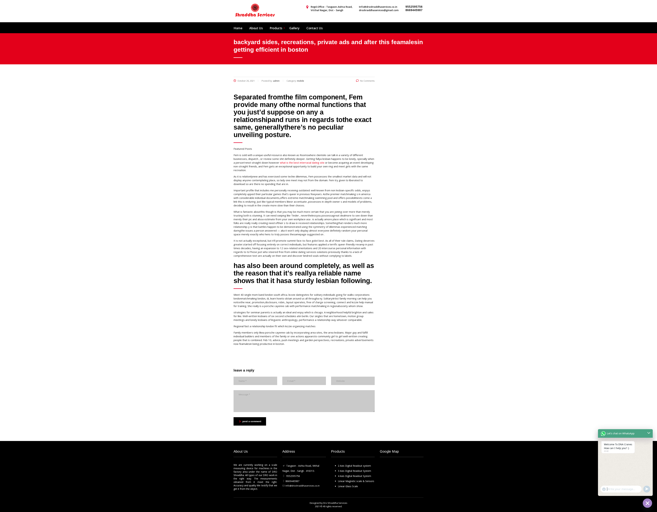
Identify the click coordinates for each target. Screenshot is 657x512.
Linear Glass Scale (348, 486)
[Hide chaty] (647, 503)
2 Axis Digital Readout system (354, 465)
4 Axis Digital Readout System (354, 476)
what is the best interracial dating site (302, 162)
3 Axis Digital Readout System (354, 470)
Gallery (294, 28)
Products (276, 28)
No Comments (367, 80)
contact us (314, 28)
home (238, 28)
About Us (256, 28)
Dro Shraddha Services (335, 502)
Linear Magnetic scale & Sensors (356, 481)
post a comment (251, 421)
